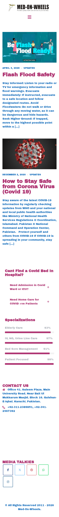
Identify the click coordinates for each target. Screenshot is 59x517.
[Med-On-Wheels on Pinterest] (32, 469)
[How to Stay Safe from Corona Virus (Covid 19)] (29, 153)
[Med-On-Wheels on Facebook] (8, 469)
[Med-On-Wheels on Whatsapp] (44, 469)
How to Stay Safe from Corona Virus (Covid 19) (28, 186)
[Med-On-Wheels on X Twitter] (20, 469)
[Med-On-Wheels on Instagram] (8, 481)
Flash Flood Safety (28, 74)
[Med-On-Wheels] (29, 7)
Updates (29, 68)
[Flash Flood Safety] (29, 47)
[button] (29, 287)
